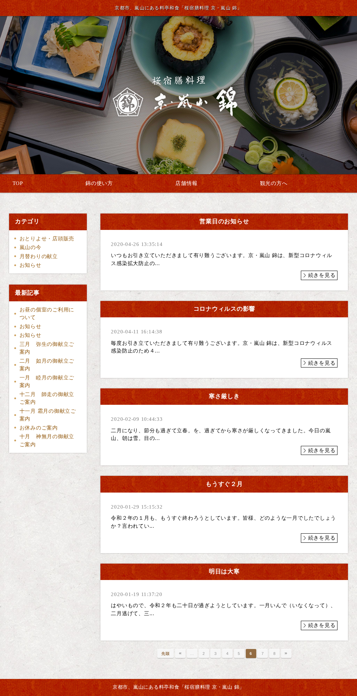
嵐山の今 (30, 247)
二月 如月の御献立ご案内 (47, 365)
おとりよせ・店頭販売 (47, 238)
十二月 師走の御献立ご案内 (47, 398)
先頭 (165, 653)
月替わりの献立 (39, 256)
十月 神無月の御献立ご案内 (47, 440)
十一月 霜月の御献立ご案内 (48, 415)
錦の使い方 (99, 183)
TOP (18, 183)
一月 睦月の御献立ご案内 (47, 381)
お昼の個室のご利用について (47, 313)
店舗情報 (186, 183)
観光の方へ (274, 183)
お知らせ (30, 265)
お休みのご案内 (39, 428)
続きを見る (322, 275)
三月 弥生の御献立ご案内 (47, 348)
